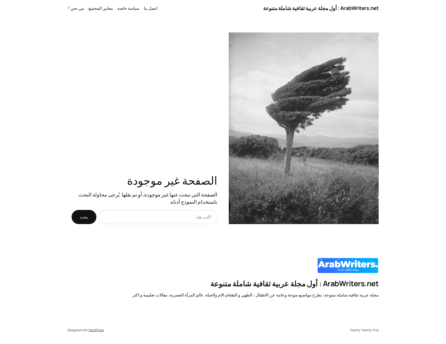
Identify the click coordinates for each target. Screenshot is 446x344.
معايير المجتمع (101, 8)
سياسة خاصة (128, 8)
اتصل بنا (150, 8)
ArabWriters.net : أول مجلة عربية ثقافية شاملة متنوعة (321, 8)
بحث (84, 217)
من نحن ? (75, 8)
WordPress (96, 330)
